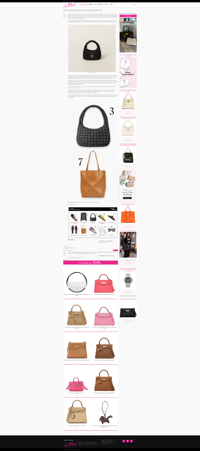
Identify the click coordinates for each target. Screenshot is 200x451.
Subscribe (117, 449)
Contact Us (72, 1)
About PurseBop (66, 1)
